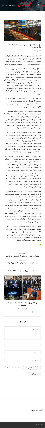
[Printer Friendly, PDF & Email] (40, 245)
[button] (6, 294)
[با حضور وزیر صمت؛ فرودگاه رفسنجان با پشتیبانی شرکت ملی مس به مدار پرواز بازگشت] (22, 288)
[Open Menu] (43, 5)
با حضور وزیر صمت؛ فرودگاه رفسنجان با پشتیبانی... (22, 304)
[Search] (38, 5)
